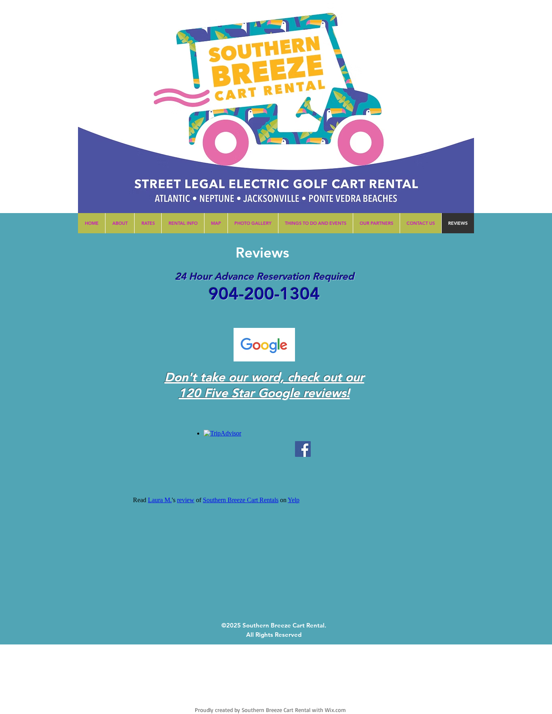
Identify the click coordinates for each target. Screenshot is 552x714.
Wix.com (335, 709)
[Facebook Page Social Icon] (303, 449)
